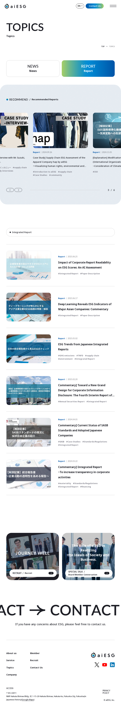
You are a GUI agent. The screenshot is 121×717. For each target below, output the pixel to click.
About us (11, 653)
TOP (102, 46)
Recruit (34, 660)
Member (35, 653)
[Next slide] (18, 190)
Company (11, 674)
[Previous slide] (10, 190)
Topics (10, 667)
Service (10, 660)
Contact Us (95, 5)
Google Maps (28, 699)
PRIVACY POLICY (106, 691)
